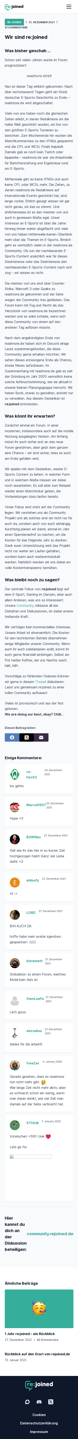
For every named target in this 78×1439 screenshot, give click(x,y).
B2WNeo (33, 837)
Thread (40, 682)
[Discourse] (27, 1401)
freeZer (32, 1063)
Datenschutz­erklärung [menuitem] (39, 1423)
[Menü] (68, 6)
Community (25, 605)
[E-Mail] (41, 737)
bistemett (34, 961)
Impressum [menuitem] (39, 1432)
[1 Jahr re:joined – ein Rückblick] (39, 1309)
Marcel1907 (36, 805)
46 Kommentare (47, 1339)
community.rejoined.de (50, 1233)
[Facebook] (12, 737)
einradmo (34, 1031)
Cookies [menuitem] (39, 1415)
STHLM (32, 1123)
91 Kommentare (16, 27)
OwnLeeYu (35, 999)
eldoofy (32, 880)
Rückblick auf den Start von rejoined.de (37, 1354)
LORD (31, 913)
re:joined (14, 22)
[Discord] (39, 1401)
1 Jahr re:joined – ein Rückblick (30, 1334)
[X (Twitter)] (26, 737)
